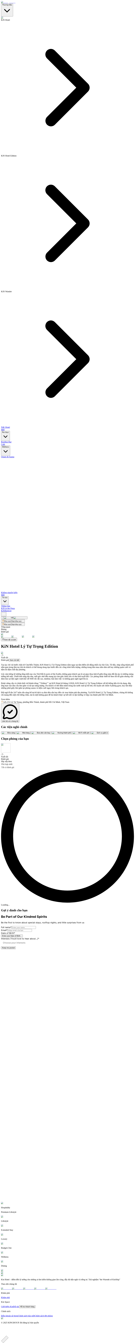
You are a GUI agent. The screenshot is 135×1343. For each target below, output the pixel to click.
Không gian (6, 592)
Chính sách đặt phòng (44, 1316)
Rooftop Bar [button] (6, 442)
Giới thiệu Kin (7, 1306)
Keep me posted (8, 948)
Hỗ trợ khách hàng (27, 1307)
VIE (12, 618)
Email (4, 930)
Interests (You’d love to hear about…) (20, 938)
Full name (6, 927)
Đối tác (16, 1306)
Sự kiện (9, 593)
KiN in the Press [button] (8, 608)
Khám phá (5, 1297)
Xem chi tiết (14, 660)
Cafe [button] (3, 444)
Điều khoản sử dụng (9, 1316)
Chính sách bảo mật (26, 1316)
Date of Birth (8, 933)
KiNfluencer (6, 611)
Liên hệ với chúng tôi (10, 721)
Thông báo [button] (5, 606)
